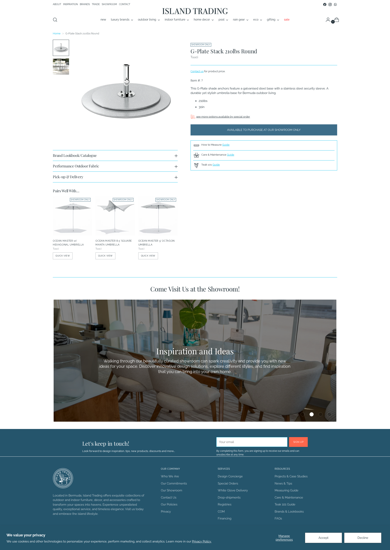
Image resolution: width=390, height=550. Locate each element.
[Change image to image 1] (61, 48)
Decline (363, 538)
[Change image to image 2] (61, 66)
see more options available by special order (223, 116)
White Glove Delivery (233, 490)
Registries (224, 504)
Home (57, 33)
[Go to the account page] (326, 20)
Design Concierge (230, 476)
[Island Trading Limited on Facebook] (325, 4)
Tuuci (194, 57)
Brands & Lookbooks (289, 511)
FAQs (278, 518)
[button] (303, 414)
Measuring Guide (286, 490)
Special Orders (228, 483)
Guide (226, 144)
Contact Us (168, 497)
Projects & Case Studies (291, 476)
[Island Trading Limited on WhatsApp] (335, 4)
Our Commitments (174, 483)
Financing (224, 518)
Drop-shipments (229, 497)
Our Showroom (171, 490)
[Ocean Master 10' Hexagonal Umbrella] (72, 216)
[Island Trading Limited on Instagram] (330, 4)
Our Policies (169, 504)
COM (221, 511)
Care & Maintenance (289, 497)
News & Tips (283, 483)
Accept (323, 538)
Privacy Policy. (201, 541)
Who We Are (170, 476)
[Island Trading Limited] (195, 10)
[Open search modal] (55, 20)
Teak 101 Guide (285, 504)
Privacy (166, 511)
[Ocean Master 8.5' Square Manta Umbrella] (115, 216)
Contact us (197, 71)
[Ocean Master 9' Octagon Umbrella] (158, 216)
